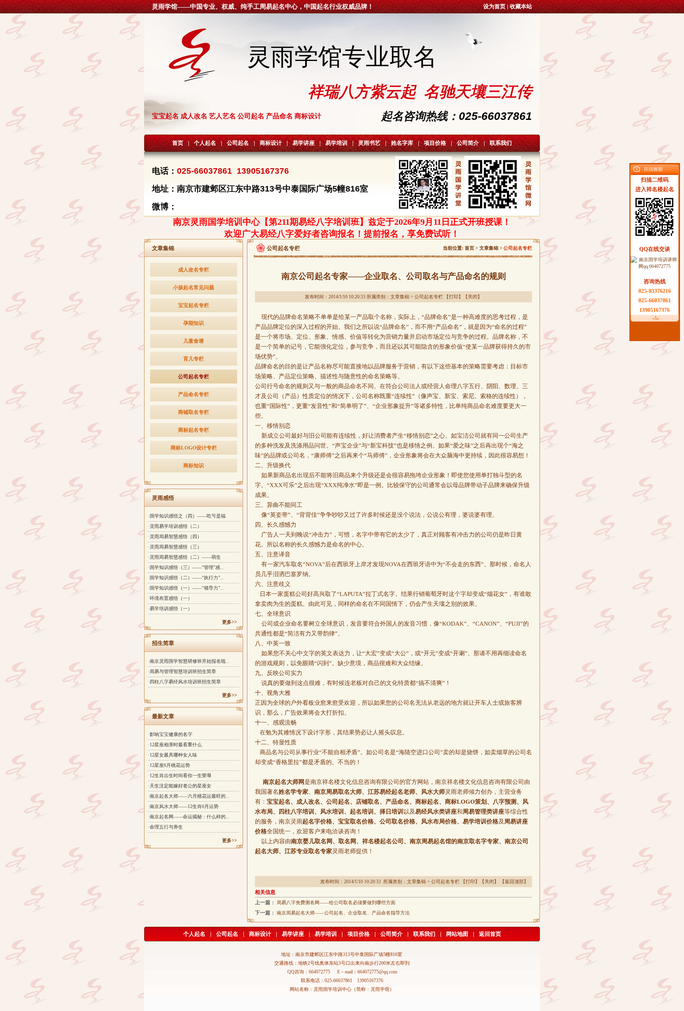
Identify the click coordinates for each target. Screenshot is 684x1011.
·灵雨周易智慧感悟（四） (175, 536)
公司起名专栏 (193, 376)
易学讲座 (304, 143)
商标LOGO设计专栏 (194, 448)
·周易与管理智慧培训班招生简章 (182, 671)
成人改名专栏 (193, 270)
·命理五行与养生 (165, 827)
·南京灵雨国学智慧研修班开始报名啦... (188, 661)
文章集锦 (488, 248)
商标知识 (193, 466)
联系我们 (501, 143)
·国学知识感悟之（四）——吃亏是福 (187, 516)
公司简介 (468, 143)
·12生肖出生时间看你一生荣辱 (179, 775)
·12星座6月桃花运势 (169, 765)
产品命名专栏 (193, 394)
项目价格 (435, 143)
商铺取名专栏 (193, 412)
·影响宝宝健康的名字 (170, 734)
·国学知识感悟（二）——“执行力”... (186, 577)
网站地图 (457, 934)
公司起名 (238, 143)
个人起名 (205, 143)
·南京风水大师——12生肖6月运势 (183, 806)
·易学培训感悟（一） (170, 608)
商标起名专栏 (193, 430)
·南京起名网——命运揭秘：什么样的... (188, 816)
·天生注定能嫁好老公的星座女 (179, 786)
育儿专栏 (193, 359)
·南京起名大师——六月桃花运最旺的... (188, 796)
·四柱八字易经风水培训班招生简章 (184, 682)
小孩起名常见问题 (193, 287)
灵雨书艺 (369, 143)
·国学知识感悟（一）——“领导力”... (186, 588)
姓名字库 (402, 143)
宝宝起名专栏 (193, 305)
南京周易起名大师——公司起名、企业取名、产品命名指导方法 (343, 913)
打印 (453, 297)
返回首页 (490, 934)
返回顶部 (514, 881)
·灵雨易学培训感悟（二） (175, 526)
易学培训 (336, 143)
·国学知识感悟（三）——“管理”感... (186, 567)
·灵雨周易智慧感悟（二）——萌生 (184, 557)
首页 (177, 143)
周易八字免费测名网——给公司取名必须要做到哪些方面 (336, 902)
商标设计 (271, 143)
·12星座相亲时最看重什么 (175, 744)
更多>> (229, 622)
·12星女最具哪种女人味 (172, 755)
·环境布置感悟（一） (170, 598)
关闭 (472, 297)
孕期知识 (193, 323)
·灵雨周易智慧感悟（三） (175, 547)
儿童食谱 (193, 341)
